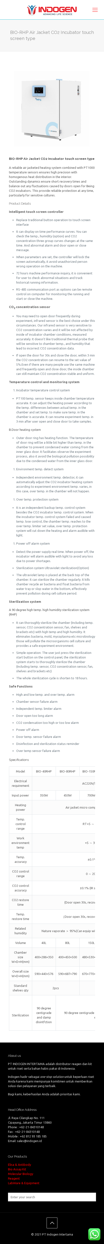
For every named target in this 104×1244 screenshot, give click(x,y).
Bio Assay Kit (17, 1169)
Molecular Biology (20, 1173)
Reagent (14, 1178)
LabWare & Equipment (23, 1183)
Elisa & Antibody (19, 1164)
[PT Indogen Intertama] (52, 9)
